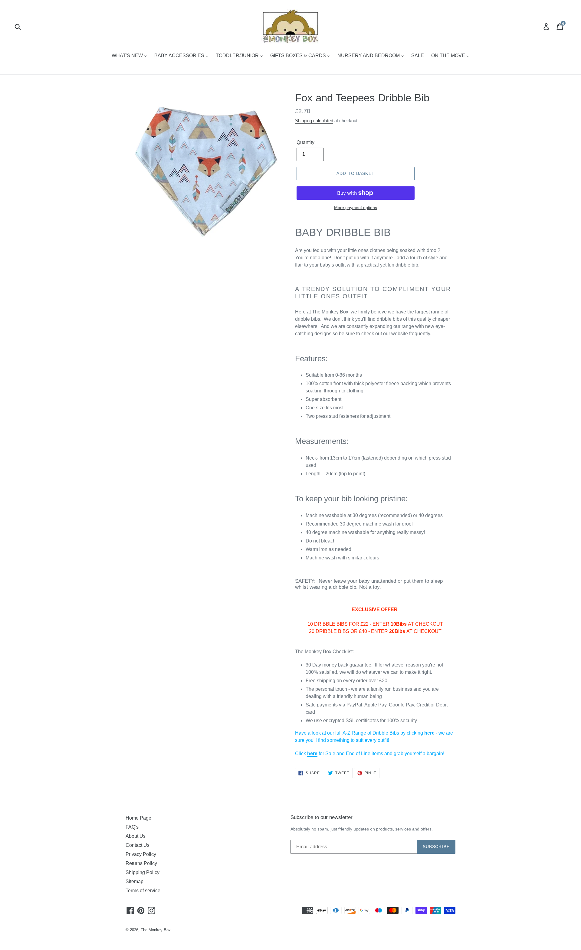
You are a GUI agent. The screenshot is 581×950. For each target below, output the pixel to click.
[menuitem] (129, 56)
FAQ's (132, 827)
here (429, 732)
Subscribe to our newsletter (321, 817)
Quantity (305, 142)
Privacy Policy (141, 854)
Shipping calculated (314, 120)
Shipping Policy (142, 872)
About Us (136, 836)
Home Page (138, 818)
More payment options (355, 207)
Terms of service (143, 890)
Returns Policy (141, 863)
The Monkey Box (156, 930)
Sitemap (134, 881)
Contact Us (137, 845)
